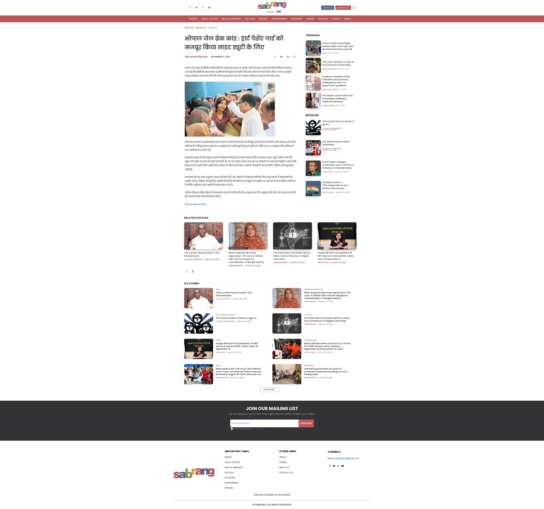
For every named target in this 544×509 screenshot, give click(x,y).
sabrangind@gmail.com (346, 458)
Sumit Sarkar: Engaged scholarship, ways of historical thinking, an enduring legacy (338, 164)
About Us (327, 8)
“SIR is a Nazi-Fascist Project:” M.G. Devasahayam (234, 294)
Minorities (201, 28)
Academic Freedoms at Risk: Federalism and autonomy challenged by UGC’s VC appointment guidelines (336, 81)
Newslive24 (200, 204)
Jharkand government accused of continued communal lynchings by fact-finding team (326, 371)
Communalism (328, 105)
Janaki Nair (327, 172)
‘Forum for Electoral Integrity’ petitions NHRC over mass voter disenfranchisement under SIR (337, 46)
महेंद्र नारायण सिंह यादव (196, 56)
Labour (309, 154)
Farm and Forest (329, 69)
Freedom (189, 28)
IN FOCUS (312, 115)
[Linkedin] (288, 56)
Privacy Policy (256, 429)
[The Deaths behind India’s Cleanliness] (313, 147)
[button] (353, 7)
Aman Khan (323, 262)
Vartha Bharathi (193, 259)
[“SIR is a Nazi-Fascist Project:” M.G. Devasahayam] (203, 236)
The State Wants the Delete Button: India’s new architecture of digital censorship (292, 255)
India (324, 53)
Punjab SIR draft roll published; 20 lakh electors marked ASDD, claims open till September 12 (336, 255)
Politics (213, 28)
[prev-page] (186, 271)
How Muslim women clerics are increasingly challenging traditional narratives (337, 98)
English (270, 11)
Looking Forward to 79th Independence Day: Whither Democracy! (335, 185)
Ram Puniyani (328, 192)
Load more (268, 389)
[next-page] (192, 271)
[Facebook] (190, 7)
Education (327, 89)
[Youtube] (209, 7)
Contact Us (343, 8)
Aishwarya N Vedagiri (331, 149)
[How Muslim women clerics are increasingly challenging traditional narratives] (313, 100)
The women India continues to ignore (236, 318)
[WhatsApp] (202, 7)
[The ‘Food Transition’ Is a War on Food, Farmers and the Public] (313, 65)
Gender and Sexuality (238, 248)
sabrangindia (236, 265)
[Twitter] (196, 7)
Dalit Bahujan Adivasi (312, 133)
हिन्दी (279, 11)
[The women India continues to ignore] (313, 127)
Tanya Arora (310, 352)
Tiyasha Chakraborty (332, 128)
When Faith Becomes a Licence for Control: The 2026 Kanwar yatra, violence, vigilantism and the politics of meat (327, 346)
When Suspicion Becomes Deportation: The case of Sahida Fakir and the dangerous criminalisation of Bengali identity (327, 295)
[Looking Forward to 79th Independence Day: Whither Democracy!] (313, 188)
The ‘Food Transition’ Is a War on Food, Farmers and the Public (338, 63)
